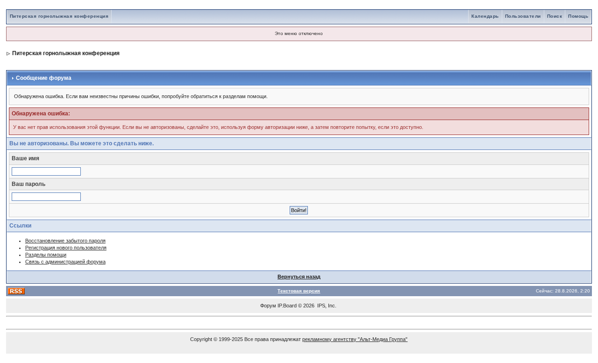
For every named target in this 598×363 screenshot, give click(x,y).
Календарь (485, 16)
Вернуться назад (299, 276)
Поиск (554, 16)
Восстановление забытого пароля (65, 240)
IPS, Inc (326, 305)
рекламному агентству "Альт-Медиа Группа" (354, 339)
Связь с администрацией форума (65, 261)
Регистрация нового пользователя (66, 247)
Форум (268, 305)
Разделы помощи (45, 254)
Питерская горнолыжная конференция (59, 16)
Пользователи (523, 16)
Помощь (578, 16)
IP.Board (287, 305)
